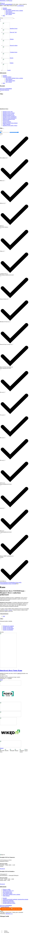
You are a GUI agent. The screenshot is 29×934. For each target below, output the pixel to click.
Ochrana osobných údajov (8, 901)
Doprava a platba (6, 889)
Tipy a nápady (9, 14)
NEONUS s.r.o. (9, 913)
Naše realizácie (9, 11)
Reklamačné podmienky (8, 900)
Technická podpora (7, 9)
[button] (1, 679)
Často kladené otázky (10, 13)
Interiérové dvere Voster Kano (11, 670)
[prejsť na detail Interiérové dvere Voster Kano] (8, 667)
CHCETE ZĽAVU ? (6, 909)
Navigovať (2, 868)
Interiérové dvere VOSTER (10, 583)
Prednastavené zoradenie (8, 626)
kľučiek (6, 610)
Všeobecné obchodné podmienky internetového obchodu (15, 899)
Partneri (1, 748)
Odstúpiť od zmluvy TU (8, 890)
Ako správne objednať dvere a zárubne (14, 10)
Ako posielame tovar (7, 892)
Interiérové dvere (7, 582)
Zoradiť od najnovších (8, 627)
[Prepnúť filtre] (3, 128)
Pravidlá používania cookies (9, 903)
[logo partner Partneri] (10, 685)
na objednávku (20, 5)
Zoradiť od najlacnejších (8, 628)
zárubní (10, 610)
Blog (4, 15)
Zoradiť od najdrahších (8, 629)
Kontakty (5, 8)
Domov (1, 582)
